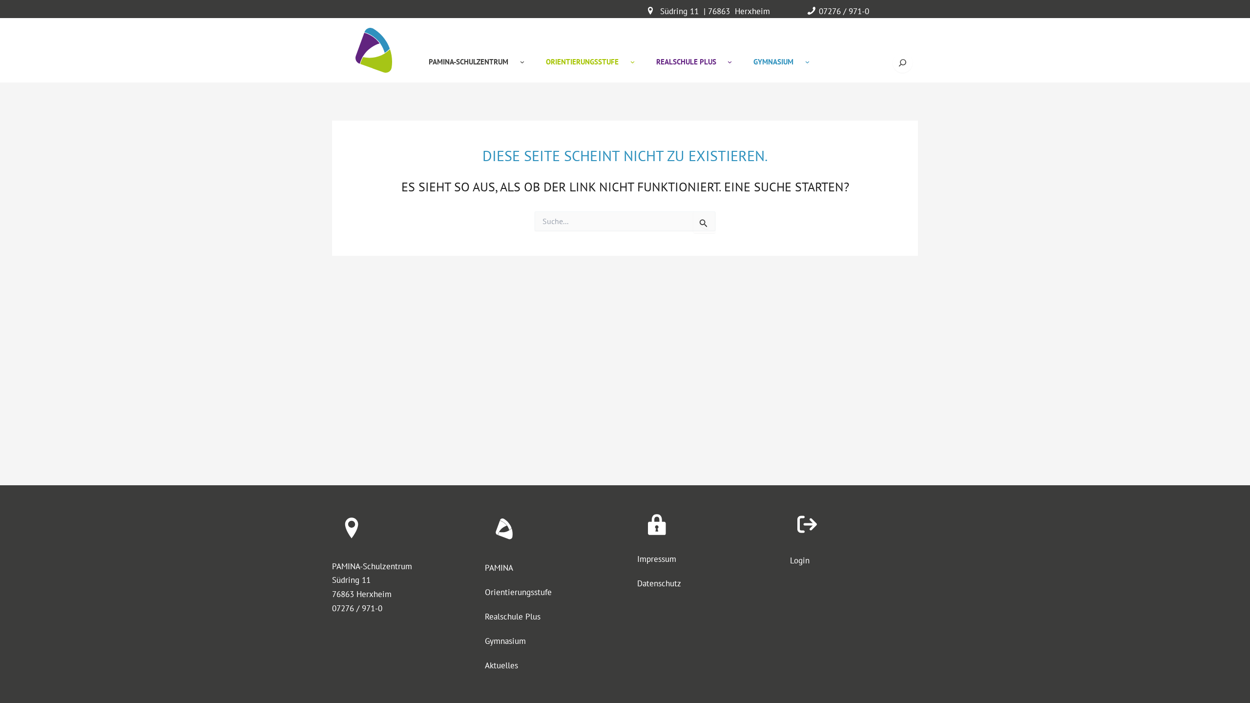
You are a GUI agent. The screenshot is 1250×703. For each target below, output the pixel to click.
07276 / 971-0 (844, 11)
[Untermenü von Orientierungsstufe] (632, 62)
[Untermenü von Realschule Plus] (730, 62)
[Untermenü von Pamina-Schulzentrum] (522, 62)
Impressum (656, 559)
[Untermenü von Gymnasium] (807, 62)
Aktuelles (501, 665)
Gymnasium (505, 641)
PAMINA (499, 567)
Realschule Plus (513, 616)
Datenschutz (659, 583)
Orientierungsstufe (518, 592)
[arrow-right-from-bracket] (807, 524)
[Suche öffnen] (903, 63)
